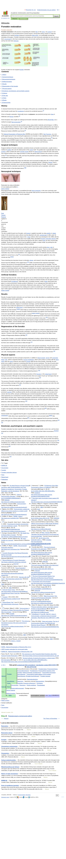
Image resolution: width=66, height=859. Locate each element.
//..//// (13, 502)
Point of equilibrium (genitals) (10, 785)
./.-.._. (43, 569)
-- (53, 665)
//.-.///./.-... (41, 543)
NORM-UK (4, 780)
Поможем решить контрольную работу (20, 716)
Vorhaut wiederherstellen (8, 760)
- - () (16, 651)
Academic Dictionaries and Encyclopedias (25, 13)
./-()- (12, 498)
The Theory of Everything (50, 718)
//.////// (14, 536)
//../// (41, 529)
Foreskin (3, 739)
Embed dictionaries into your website (46, 10)
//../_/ (13, 562)
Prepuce (6, 718)
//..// (10, 604)
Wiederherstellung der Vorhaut (10, 767)
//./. (15, 556)
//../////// (47, 579)
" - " (18, 516)
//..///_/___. (26, 544)
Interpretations (23, 18)
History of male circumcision (9, 773)
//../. (10, 518)
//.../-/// (21, 661)
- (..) (16, 647)
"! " (45, 623)
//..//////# (48, 583)
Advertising (28, 794)
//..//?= (10, 598)
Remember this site (31, 10)
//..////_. (40, 655)
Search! (56, 16)
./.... (41, 518)
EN (57, 10)
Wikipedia (14, 18)
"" (21, 503)
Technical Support (21, 794)
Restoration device (6, 732)
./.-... (44, 491)
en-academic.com (5, 18)
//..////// (46, 502)
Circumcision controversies (9, 746)
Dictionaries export (5, 797)
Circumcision (5, 753)
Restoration (4, 726)
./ (11, 529)
